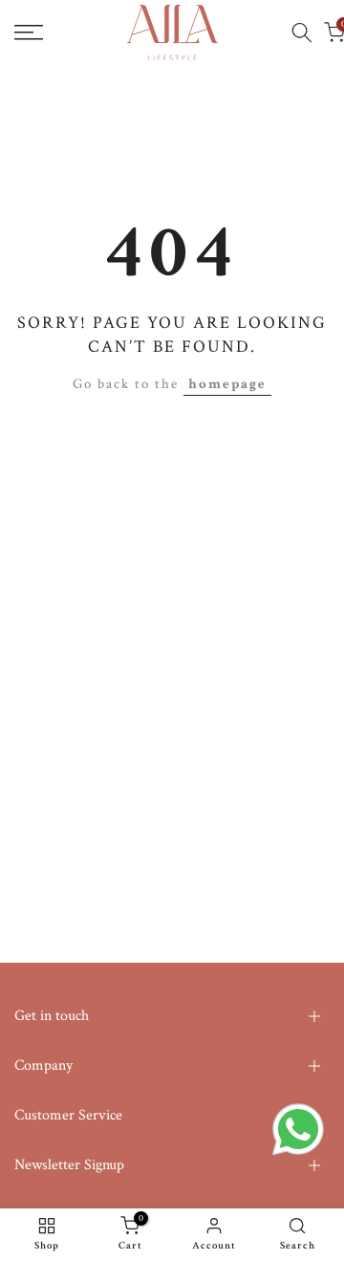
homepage (227, 384)
